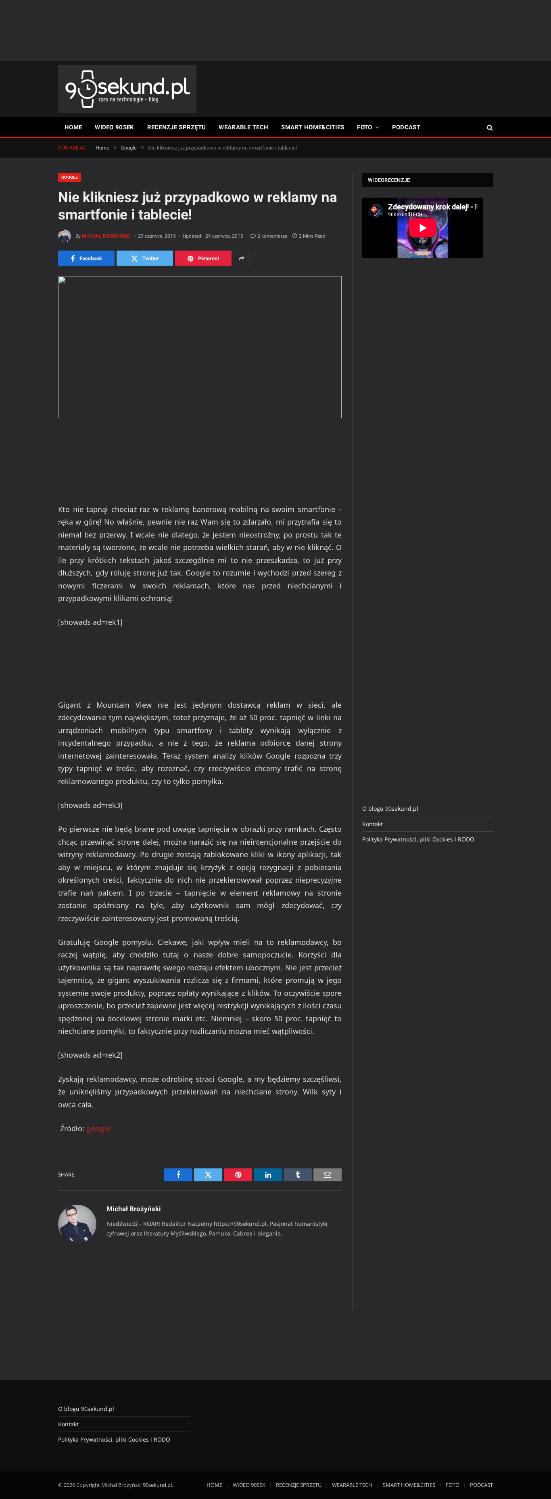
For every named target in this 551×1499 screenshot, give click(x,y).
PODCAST (406, 127)
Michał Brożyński (106, 236)
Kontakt (372, 824)
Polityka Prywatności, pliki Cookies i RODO (418, 839)
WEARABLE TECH (243, 127)
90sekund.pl (157, 1484)
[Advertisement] (275, 30)
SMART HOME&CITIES (312, 127)
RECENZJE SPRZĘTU (176, 127)
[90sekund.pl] (127, 89)
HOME (73, 127)
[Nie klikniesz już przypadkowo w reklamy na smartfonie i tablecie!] (200, 347)
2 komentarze (272, 236)
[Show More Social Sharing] (242, 258)
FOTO (364, 127)
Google (69, 177)
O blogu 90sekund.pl (390, 808)
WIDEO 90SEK (114, 127)
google (98, 1128)
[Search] (489, 127)
